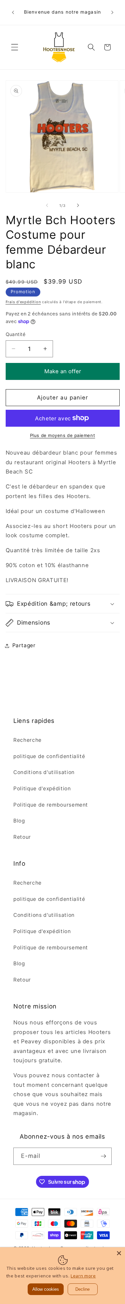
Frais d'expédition (23, 302)
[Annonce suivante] (112, 12)
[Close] (119, 1253)
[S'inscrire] (103, 1156)
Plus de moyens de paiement (62, 435)
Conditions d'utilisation (44, 772)
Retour (22, 837)
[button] (15, 47)
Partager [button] (24, 645)
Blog (19, 821)
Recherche (27, 740)
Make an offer (63, 369)
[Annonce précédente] (13, 12)
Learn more (83, 1276)
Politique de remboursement (50, 805)
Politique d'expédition (42, 788)
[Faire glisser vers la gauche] (47, 205)
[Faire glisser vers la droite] (78, 205)
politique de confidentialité (49, 756)
